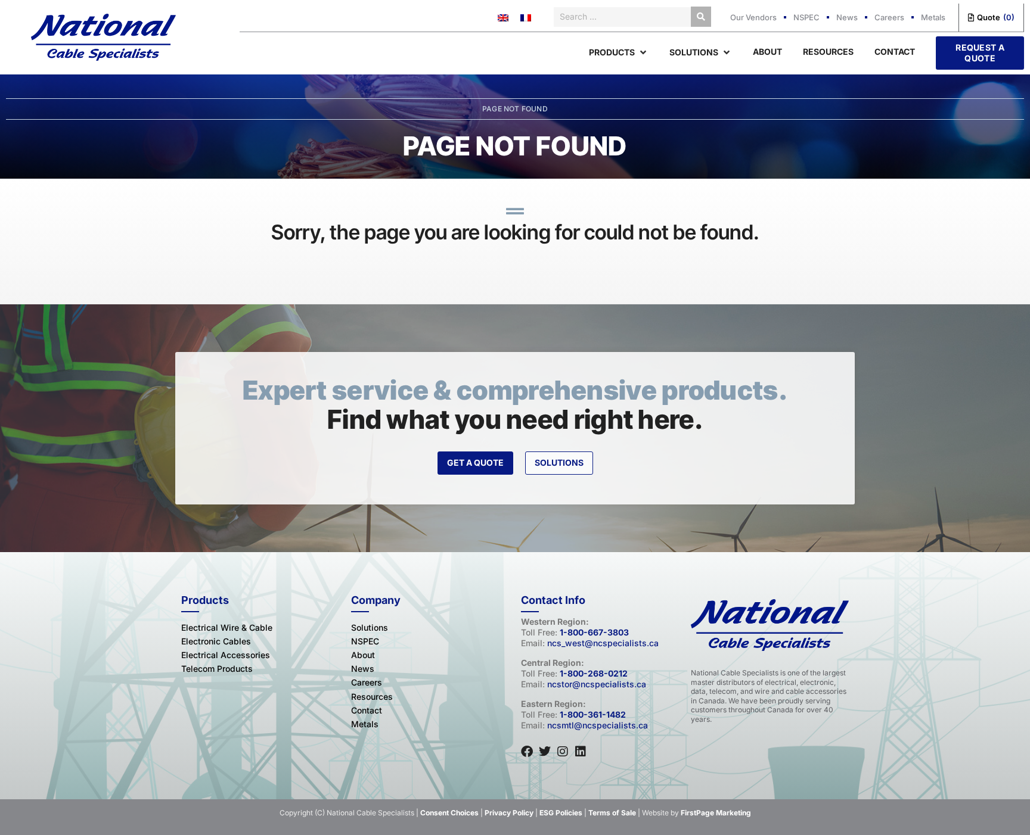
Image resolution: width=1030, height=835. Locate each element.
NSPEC (806, 17)
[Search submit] (701, 17)
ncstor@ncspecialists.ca (596, 684)
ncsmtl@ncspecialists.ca (597, 725)
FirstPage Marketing (716, 812)
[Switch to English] (503, 18)
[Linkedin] (581, 752)
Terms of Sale (612, 812)
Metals (933, 17)
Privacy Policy (509, 812)
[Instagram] (563, 752)
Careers (889, 17)
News (847, 17)
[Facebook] (527, 752)
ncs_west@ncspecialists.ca (603, 643)
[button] (618, 52)
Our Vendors (753, 17)
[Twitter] (545, 752)
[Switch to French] (525, 18)
